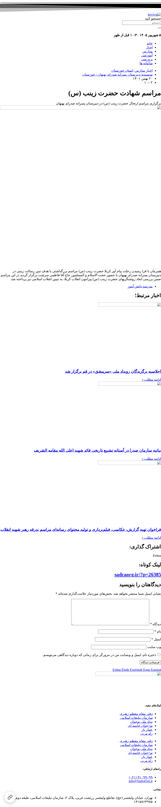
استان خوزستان (122, 70)
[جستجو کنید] (159, 27)
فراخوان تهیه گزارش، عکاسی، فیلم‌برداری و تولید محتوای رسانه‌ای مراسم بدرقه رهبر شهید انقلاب (80, 529)
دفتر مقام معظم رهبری (136, 713)
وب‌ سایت (154, 647)
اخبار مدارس (144, 70)
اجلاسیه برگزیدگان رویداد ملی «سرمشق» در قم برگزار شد (113, 371)
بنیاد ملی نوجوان (141, 721)
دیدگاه (155, 624)
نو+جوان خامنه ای (140, 725)
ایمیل (156, 639)
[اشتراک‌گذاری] (10, 797)
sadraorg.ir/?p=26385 (137, 574)
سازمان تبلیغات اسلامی (136, 717)
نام (158, 631)
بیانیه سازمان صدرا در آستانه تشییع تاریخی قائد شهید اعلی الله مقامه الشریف (97, 450)
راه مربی (146, 733)
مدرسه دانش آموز (140, 286)
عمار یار (147, 729)
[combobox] (141, 22)
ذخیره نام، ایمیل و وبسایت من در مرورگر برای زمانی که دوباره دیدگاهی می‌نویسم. (99, 655)
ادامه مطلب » (151, 379)
